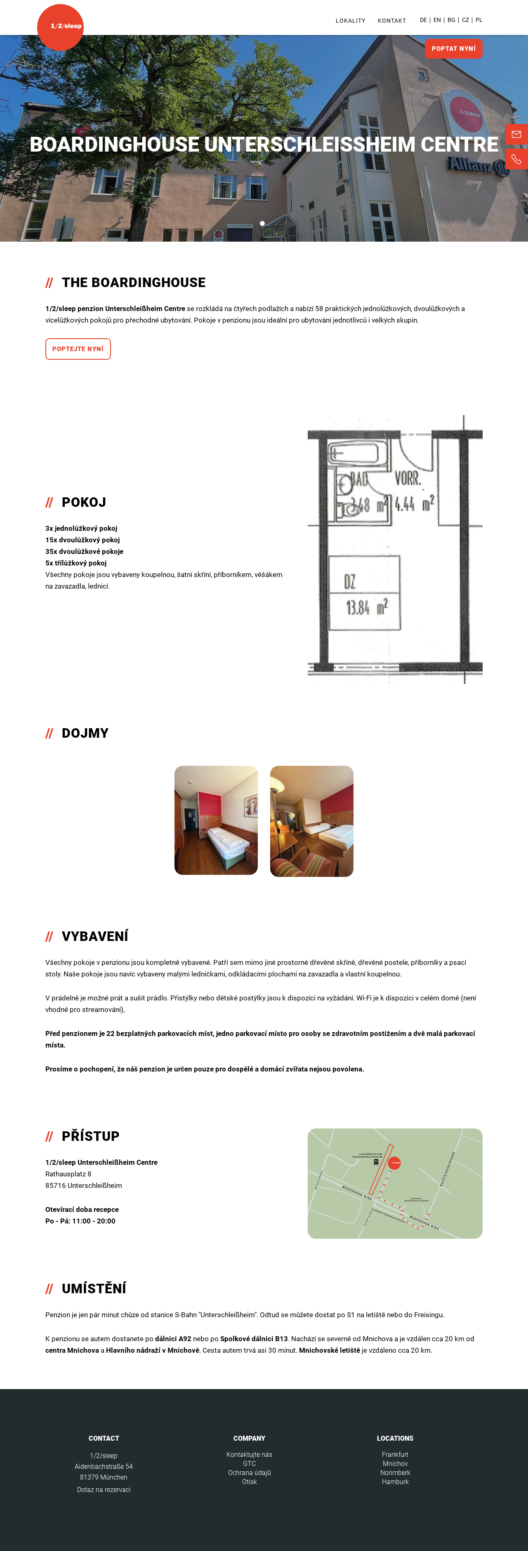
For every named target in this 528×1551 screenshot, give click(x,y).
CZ (465, 20)
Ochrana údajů (249, 1473)
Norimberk (395, 1473)
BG (451, 20)
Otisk (249, 1482)
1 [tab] (262, 223)
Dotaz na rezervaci (104, 1490)
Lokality (350, 20)
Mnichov (395, 1464)
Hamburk (395, 1482)
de (423, 20)
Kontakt (392, 20)
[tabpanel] (264, 138)
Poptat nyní (454, 48)
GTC (249, 1464)
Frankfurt (395, 1454)
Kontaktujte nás (249, 1454)
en (437, 20)
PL (479, 20)
